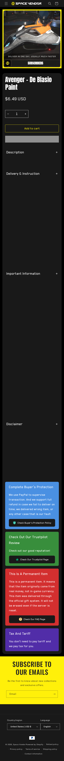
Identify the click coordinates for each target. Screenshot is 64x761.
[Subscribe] (54, 694)
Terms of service (33, 749)
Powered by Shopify (34, 745)
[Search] (49, 3)
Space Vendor (19, 745)
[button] (32, 128)
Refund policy (52, 744)
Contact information (33, 754)
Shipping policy (50, 749)
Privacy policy (16, 749)
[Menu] (6, 3)
